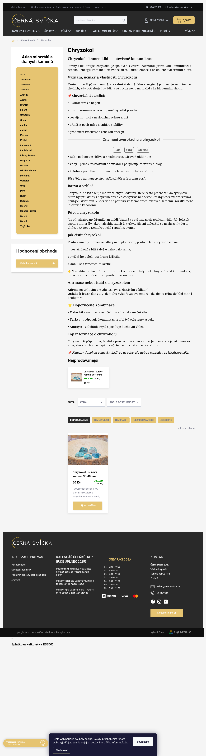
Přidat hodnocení (28, 263)
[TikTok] (165, 601)
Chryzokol (25, 115)
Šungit (23, 221)
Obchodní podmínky (41, 7)
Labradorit (25, 145)
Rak (117, 150)
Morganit (25, 175)
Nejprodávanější (144, 420)
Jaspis (23, 130)
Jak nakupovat (18, 7)
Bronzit (24, 105)
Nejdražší (121, 420)
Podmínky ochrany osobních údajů (73, 7)
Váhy (129, 150)
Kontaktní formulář (166, 612)
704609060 (163, 592)
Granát (23, 120)
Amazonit (25, 84)
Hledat (123, 20)
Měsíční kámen (28, 170)
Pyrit (22, 191)
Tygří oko (25, 226)
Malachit (24, 165)
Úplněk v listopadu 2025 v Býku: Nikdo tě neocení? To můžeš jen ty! (75, 582)
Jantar (23, 125)
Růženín (24, 201)
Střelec (143, 150)
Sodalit (24, 216)
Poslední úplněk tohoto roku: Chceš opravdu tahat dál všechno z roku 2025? (73, 571)
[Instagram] (159, 601)
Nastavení (61, 750)
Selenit (24, 206)
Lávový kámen (27, 155)
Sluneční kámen (28, 211)
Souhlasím (143, 741)
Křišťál (23, 140)
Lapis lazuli (26, 150)
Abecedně (166, 420)
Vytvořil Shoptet (159, 632)
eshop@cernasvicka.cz (168, 586)
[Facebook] (152, 601)
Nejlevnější (101, 420)
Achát (23, 74)
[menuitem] (26, 31)
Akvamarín (25, 79)
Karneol (24, 135)
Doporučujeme (79, 420)
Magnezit (25, 160)
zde (125, 742)
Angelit (24, 94)
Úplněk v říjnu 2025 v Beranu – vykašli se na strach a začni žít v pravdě (75, 591)
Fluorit (23, 110)
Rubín (23, 196)
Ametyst (99, 7)
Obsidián (24, 180)
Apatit (23, 99)
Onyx (22, 186)
